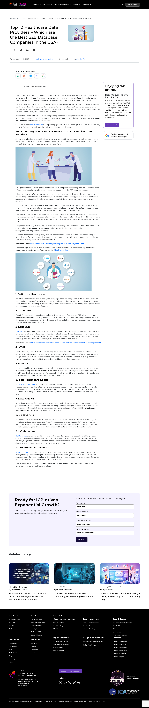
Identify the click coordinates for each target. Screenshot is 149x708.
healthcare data (36, 125)
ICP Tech (11, 625)
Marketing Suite (58, 647)
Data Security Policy (51, 701)
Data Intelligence (60, 4)
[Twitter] (65, 682)
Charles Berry (81, 59)
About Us (34, 643)
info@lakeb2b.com (23, 683)
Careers (33, 646)
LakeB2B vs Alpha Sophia (120, 641)
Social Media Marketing (60, 641)
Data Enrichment (36, 635)
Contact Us (112, 125)
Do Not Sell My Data (80, 701)
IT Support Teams (118, 629)
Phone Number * (83, 521)
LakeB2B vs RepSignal (120, 650)
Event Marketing (88, 626)
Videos (11, 662)
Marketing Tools (14, 659)
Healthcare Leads (14, 619)
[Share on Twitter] (20, 50)
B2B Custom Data (36, 625)
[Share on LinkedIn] (27, 50)
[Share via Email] (33, 50)
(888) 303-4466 (22, 685)
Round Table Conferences (91, 623)
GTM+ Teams (117, 632)
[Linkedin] (69, 682)
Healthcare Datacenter (25, 452)
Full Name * (81, 503)
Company (74, 4)
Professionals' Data (37, 632)
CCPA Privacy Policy (65, 701)
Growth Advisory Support (120, 626)
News (10, 649)
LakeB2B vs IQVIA (118, 657)
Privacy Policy (39, 701)
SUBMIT (81, 540)
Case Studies (13, 643)
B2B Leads (12, 622)
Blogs (10, 656)
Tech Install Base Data (38, 622)
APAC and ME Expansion (120, 635)
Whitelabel (12, 629)
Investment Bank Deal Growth (122, 623)
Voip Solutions (89, 645)
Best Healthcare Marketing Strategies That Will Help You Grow (57, 244)
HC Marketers (21, 436)
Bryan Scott (108, 590)
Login (33, 653)
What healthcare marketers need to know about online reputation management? (65, 343)
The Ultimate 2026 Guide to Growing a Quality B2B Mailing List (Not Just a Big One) (120, 596)
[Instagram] (78, 682)
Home (12, 18)
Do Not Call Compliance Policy (97, 701)
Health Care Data (36, 619)
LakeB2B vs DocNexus (120, 647)
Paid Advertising (58, 650)
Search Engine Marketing (61, 644)
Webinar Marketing (89, 629)
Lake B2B (19, 331)
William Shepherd (19, 590)
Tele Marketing (58, 626)
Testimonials (13, 646)
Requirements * (83, 529)
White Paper (13, 653)
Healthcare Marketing (44, 59)
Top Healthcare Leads (26, 384)
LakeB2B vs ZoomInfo (120, 653)
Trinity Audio (34, 86)
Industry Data (35, 629)
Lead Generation (58, 623)
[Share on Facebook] (14, 50)
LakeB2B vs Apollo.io (119, 644)
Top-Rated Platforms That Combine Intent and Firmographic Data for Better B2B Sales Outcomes (27, 596)
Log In (120, 4)
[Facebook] (60, 682)
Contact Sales (132, 4)
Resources (85, 4)
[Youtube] (74, 682)
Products (35, 4)
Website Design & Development (93, 641)
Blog (18, 18)
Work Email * (82, 512)
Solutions (46, 4)
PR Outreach (57, 629)
